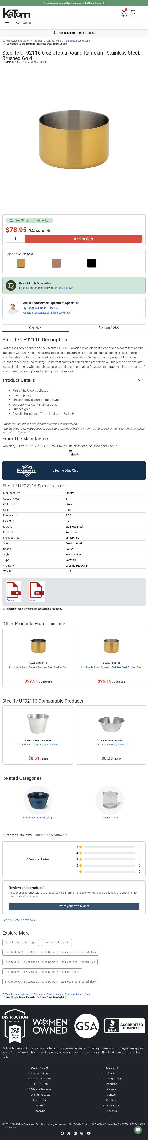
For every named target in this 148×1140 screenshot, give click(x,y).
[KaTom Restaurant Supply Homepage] (16, 13)
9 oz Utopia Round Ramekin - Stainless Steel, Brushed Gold (111, 667)
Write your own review (74, 906)
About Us (111, 1083)
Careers (111, 1089)
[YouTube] (89, 1133)
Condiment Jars (110, 817)
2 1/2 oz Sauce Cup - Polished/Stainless (38, 744)
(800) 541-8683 (36, 308)
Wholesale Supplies (39, 1078)
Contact (112, 1094)
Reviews (112, 1110)
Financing (39, 1110)
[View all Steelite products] (74, 453)
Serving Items (54, 41)
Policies (111, 1073)
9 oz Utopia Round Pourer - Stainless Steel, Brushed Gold (38, 667)
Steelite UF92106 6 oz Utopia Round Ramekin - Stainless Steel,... (42, 971)
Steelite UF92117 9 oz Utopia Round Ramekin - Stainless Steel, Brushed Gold (50, 961)
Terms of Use (10, 1127)
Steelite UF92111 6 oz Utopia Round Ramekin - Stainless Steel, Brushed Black (50, 952)
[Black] (91, 263)
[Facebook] (62, 1133)
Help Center (112, 1067)
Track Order (39, 1100)
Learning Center (111, 1078)
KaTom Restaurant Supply (15, 41)
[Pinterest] (75, 1133)
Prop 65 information (27, 608)
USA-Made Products (39, 1089)
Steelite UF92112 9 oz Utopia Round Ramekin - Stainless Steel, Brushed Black (50, 981)
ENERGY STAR (39, 1083)
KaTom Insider (111, 1105)
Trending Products (39, 1094)
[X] (69, 1133)
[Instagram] (82, 1133)
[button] (124, 13)
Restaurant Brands (39, 1073)
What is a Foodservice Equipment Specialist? (46, 312)
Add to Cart (83, 238)
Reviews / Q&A (109, 328)
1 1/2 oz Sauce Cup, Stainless (111, 744)
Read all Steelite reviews (18, 920)
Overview (35, 328)
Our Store (111, 1100)
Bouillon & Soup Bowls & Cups (38, 817)
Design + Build (39, 1067)
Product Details (19, 380)
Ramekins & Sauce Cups (77, 41)
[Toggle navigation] (7, 22)
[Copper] (56, 263)
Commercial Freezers (57, 942)
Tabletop (38, 41)
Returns (39, 1105)
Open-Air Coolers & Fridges (20, 942)
